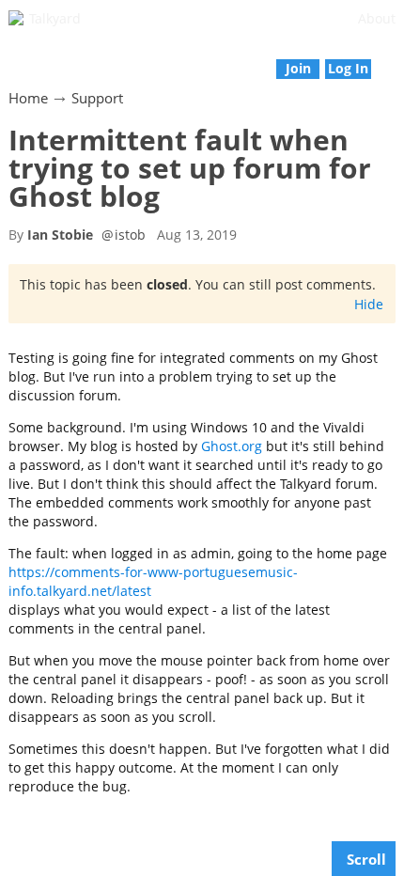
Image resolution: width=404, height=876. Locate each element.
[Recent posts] (394, 59)
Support (97, 97)
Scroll (366, 859)
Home (28, 97)
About (377, 18)
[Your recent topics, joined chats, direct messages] (10, 59)
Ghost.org (231, 446)
